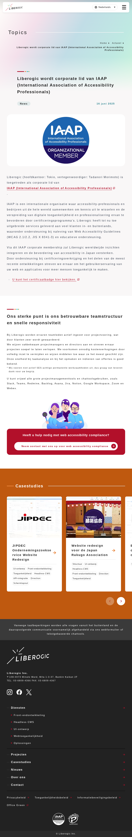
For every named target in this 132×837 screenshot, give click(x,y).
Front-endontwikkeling (29, 715)
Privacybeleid (16, 797)
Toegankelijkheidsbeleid (51, 797)
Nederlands (104, 7)
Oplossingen (22, 743)
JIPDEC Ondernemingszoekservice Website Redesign (32, 552)
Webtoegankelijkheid (28, 736)
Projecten (19, 754)
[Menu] (124, 7)
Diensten (18, 707)
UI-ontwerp (21, 729)
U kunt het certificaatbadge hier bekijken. (44, 279)
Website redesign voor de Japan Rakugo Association (90, 550)
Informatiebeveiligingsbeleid (97, 797)
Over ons (18, 777)
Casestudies (21, 762)
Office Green (16, 805)
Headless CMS (24, 722)
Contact (17, 784)
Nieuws (17, 769)
